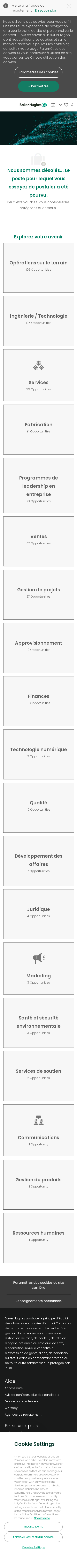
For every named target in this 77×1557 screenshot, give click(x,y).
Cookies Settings (33, 1547)
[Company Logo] (34, 105)
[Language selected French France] (57, 105)
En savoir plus (46, 10)
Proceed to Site (33, 1526)
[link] (32, 1388)
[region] (38, 1494)
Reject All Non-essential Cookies (33, 1537)
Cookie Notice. (42, 1518)
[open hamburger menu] (6, 105)
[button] (38, 72)
